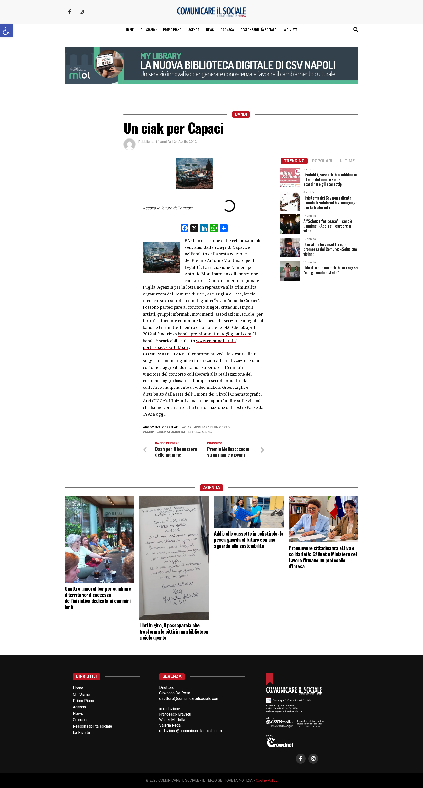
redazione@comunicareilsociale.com (190, 731)
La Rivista (290, 29)
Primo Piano (172, 29)
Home (130, 29)
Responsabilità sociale (258, 29)
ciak (187, 427)
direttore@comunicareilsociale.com (189, 698)
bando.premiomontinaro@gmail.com (214, 334)
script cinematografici (165, 432)
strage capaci (201, 432)
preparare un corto (213, 427)
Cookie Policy (266, 780)
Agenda (193, 29)
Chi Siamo (81, 694)
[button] (6, 30)
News (210, 29)
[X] (194, 228)
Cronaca (227, 29)
